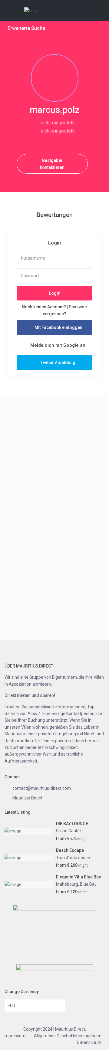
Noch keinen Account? (44, 306)
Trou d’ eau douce (73, 857)
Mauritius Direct (27, 798)
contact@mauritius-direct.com (41, 788)
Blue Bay (88, 884)
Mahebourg (67, 884)
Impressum (14, 1035)
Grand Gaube (68, 830)
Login (55, 293)
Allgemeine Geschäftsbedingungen (67, 1035)
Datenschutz (89, 1042)
